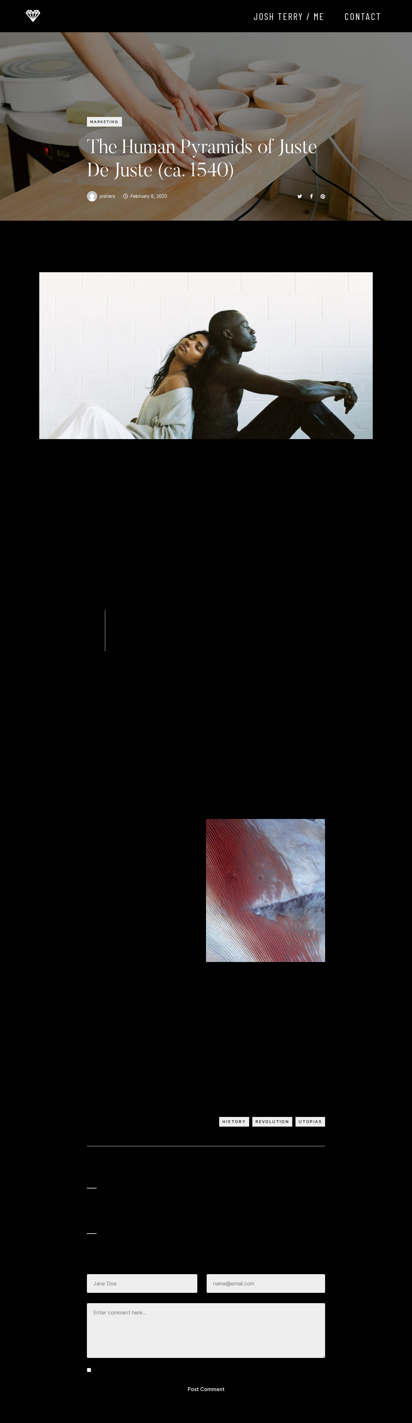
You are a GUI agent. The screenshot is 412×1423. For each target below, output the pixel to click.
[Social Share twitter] (299, 196)
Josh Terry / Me (289, 16)
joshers (107, 196)
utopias (310, 1121)
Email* (213, 1267)
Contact (362, 16)
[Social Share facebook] (311, 196)
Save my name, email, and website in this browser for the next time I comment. (188, 1370)
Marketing (104, 121)
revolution (272, 1121)
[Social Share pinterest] (323, 196)
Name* (94, 1267)
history (234, 1121)
